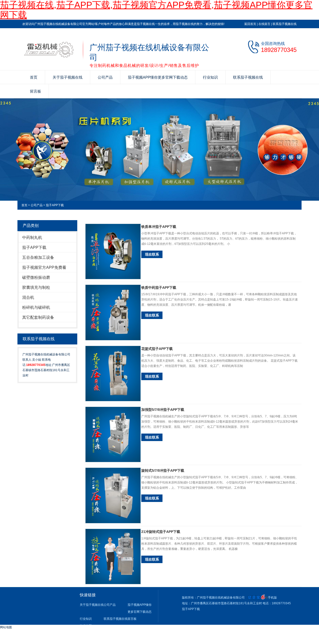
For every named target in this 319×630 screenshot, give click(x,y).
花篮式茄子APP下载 (157, 349)
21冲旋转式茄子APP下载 (160, 532)
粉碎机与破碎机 (36, 307)
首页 (33, 77)
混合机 (28, 297)
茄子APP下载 (55, 205)
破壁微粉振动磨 (36, 277)
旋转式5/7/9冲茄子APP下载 (162, 470)
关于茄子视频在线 (67, 77)
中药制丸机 (32, 237)
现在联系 (152, 254)
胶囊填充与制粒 (36, 287)
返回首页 (250, 24)
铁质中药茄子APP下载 (158, 288)
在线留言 (264, 24)
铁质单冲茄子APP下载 (158, 227)
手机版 (272, 597)
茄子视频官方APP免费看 (44, 267)
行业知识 (210, 77)
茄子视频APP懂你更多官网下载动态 (158, 77)
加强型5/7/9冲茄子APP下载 (162, 410)
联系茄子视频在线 (285, 24)
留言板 (35, 91)
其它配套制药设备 (38, 317)
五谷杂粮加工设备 (38, 257)
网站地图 (6, 627)
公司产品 (105, 77)
